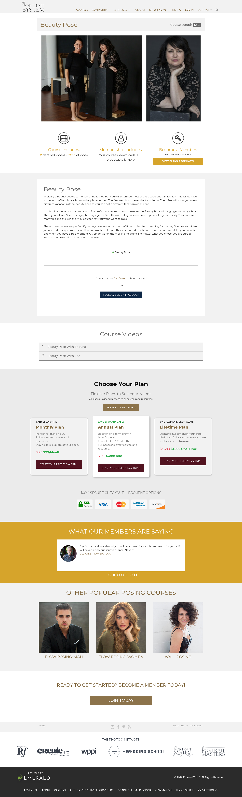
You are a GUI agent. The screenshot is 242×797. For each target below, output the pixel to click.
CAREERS (60, 790)
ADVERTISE (31, 790)
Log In (189, 9)
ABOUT (46, 790)
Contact (203, 9)
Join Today (121, 700)
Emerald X (189, 777)
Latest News (157, 9)
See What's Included (121, 407)
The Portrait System (33, 7)
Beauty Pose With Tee (61, 356)
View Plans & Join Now (178, 161)
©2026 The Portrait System (188, 725)
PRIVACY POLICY (208, 790)
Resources (119, 9)
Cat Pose (119, 278)
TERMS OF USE (185, 790)
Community (100, 9)
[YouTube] (129, 727)
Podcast (139, 9)
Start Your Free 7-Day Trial (59, 464)
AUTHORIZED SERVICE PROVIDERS (91, 790)
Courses (82, 9)
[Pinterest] (123, 727)
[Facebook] (118, 727)
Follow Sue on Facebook (121, 294)
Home (42, 725)
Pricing (175, 9)
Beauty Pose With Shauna (64, 347)
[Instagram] (112, 727)
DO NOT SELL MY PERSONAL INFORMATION (144, 790)
